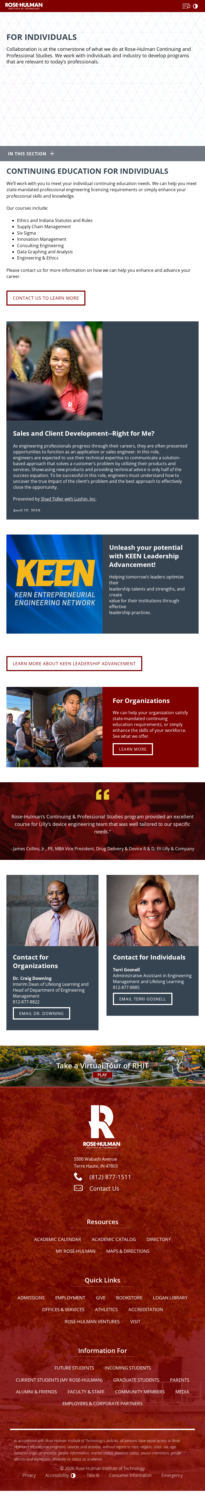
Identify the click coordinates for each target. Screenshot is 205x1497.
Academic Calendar (57, 1239)
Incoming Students (128, 1368)
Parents (179, 1380)
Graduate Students (136, 1380)
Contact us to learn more (46, 298)
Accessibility (57, 1475)
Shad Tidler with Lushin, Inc (68, 499)
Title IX (93, 1475)
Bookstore (129, 1298)
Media (182, 1392)
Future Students (74, 1368)
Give (100, 1298)
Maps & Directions (127, 1251)
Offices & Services (63, 1309)
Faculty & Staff (86, 1392)
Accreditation (145, 1309)
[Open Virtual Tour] (102, 1065)
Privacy (29, 1475)
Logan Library (170, 1298)
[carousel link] (54, 727)
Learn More (133, 749)
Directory (159, 1239)
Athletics (106, 1309)
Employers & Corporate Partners (102, 1403)
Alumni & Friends (36, 1392)
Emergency (172, 1475)
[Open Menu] (186, 6)
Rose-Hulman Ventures (92, 1321)
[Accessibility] (196, 6)
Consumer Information (130, 1475)
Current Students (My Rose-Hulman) (59, 1380)
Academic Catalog (114, 1239)
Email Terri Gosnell (142, 999)
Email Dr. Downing (41, 1013)
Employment (70, 1298)
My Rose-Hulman (76, 1251)
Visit (135, 1321)
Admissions (31, 1298)
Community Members (140, 1392)
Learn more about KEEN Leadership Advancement (74, 664)
